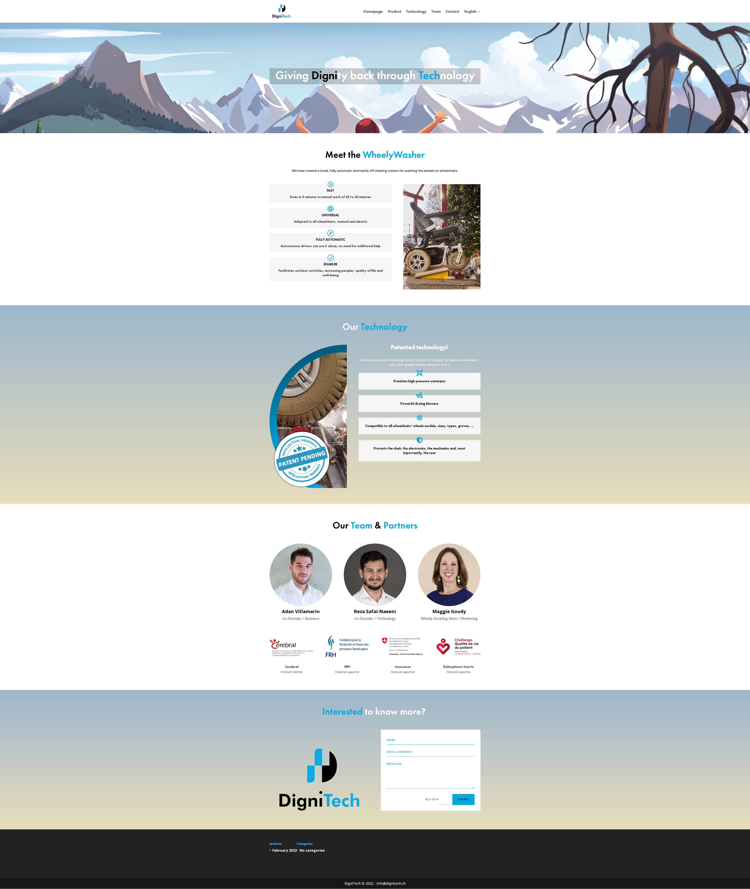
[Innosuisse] (403, 662)
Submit (463, 799)
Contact (452, 12)
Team (436, 12)
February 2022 (284, 850)
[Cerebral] (291, 662)
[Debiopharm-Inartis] (458, 662)
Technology (416, 12)
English (470, 12)
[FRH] (347, 662)
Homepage (373, 12)
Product (394, 12)
